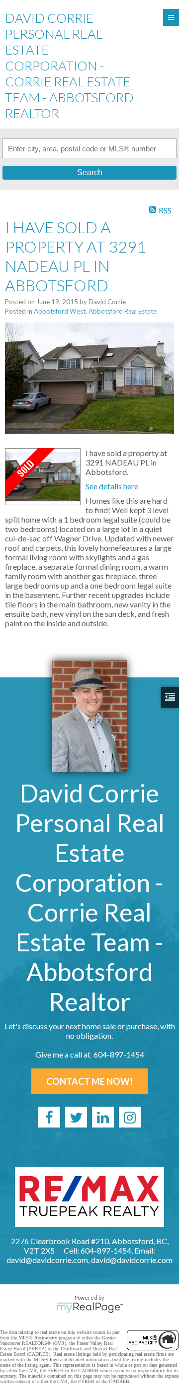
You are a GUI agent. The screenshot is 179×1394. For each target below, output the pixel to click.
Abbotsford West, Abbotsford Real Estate (95, 311)
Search (89, 172)
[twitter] (76, 1117)
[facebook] (49, 1117)
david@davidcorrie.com (132, 1259)
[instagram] (130, 1117)
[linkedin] (103, 1117)
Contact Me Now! (89, 1081)
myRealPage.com (89, 1308)
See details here (112, 486)
